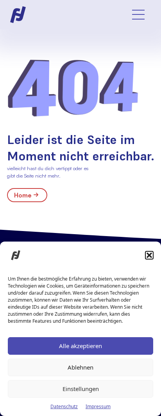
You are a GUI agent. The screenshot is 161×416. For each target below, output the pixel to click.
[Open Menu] (138, 14)
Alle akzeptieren (80, 346)
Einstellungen (81, 389)
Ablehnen (80, 367)
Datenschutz (64, 406)
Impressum (98, 406)
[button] (149, 255)
